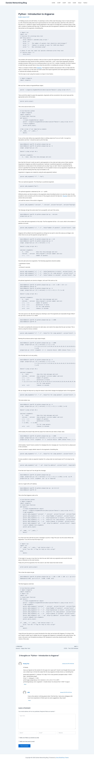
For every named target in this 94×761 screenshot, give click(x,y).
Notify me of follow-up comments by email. (29, 737)
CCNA (53, 2)
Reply (25, 684)
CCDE (74, 2)
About (79, 2)
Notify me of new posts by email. (27, 741)
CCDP (64, 2)
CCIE (69, 2)
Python (85, 2)
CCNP (58, 2)
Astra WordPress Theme (62, 757)
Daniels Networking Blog (16, 3)
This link (65, 196)
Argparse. (39, 67)
